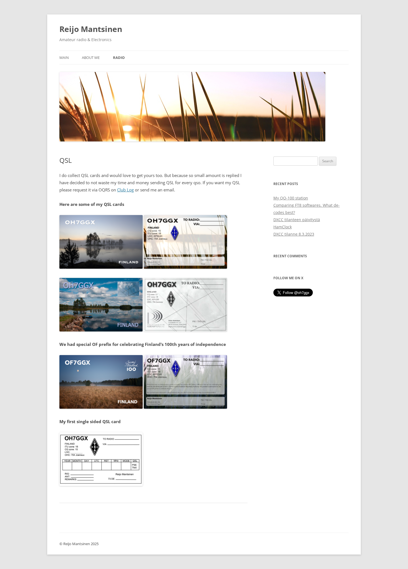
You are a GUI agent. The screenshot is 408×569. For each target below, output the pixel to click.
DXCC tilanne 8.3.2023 (293, 234)
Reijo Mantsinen (90, 29)
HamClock (282, 226)
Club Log (125, 190)
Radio (119, 57)
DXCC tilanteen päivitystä (296, 219)
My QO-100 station (290, 198)
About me (91, 57)
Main (64, 57)
